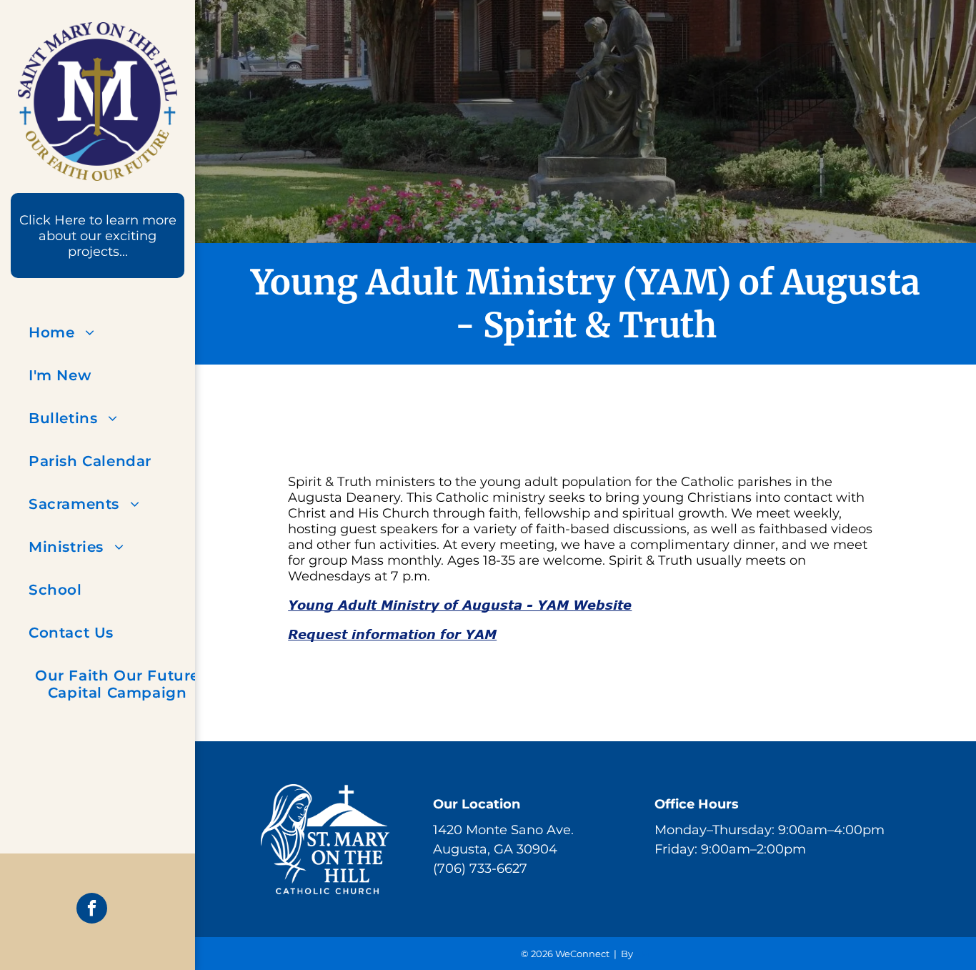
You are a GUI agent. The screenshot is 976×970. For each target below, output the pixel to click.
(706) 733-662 (476, 868)
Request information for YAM (392, 634)
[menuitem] (117, 332)
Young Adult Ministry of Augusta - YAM (460, 605)
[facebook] (91, 910)
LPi (642, 953)
